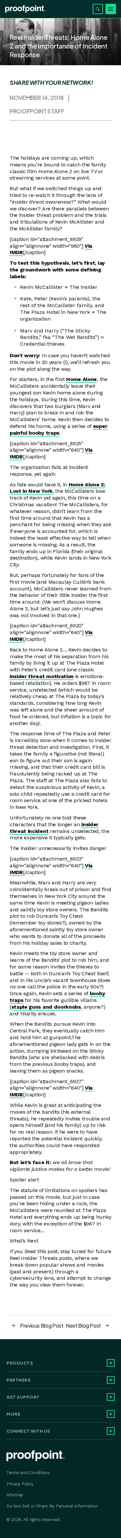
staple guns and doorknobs (46, 1007)
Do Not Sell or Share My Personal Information (52, 1506)
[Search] (98, 9)
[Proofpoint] (25, 9)
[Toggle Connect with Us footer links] (111, 1431)
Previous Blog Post (42, 1325)
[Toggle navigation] (111, 9)
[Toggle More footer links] (111, 1414)
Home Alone (81, 379)
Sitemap (14, 1494)
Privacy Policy (19, 1483)
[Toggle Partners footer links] (111, 1380)
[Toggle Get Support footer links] (111, 1397)
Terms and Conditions (28, 1472)
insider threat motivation (42, 676)
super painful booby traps (58, 429)
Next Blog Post (83, 1325)
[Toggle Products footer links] (111, 1363)
